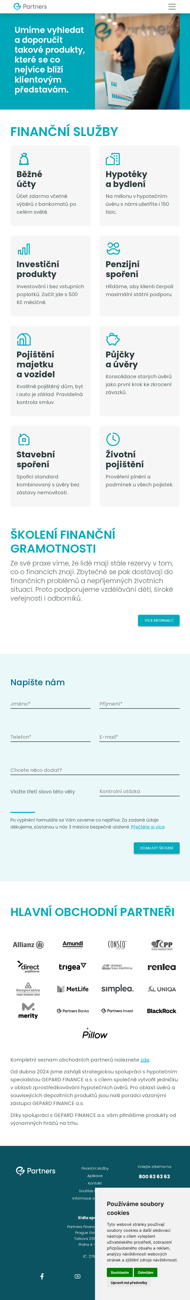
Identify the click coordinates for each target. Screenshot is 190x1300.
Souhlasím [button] (120, 1272)
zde (145, 1059)
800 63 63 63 (154, 1176)
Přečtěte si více (148, 827)
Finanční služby (95, 1168)
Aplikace (95, 1175)
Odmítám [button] (145, 1272)
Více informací (158, 620)
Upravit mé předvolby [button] (129, 1282)
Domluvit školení (156, 848)
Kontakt (95, 1183)
